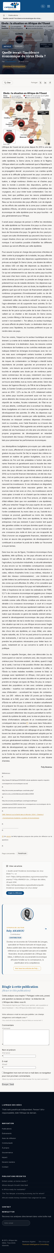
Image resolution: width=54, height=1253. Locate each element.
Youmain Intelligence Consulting (35, 1244)
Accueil (4, 40)
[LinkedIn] (45, 83)
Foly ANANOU (10, 61)
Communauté (7, 1143)
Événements (7, 1133)
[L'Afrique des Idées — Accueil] (11, 6)
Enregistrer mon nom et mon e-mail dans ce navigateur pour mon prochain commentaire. (26, 1076)
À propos (5, 1148)
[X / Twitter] (40, 83)
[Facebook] (50, 83)
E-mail (4, 1064)
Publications (13, 15)
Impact (4, 1157)
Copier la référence (15, 893)
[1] (27, 723)
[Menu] (48, 6)
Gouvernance (7, 1152)
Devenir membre (8, 1162)
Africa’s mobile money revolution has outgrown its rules (24, 1198)
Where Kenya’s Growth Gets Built (15, 1185)
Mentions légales (29, 1242)
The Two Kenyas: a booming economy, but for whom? (23, 1193)
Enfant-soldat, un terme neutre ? (15, 1181)
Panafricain (22, 853)
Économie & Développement (14, 66)
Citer (9, 83)
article (9, 836)
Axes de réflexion (9, 1138)
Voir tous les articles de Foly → (27, 968)
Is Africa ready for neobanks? (13, 1189)
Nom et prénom (9, 1053)
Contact (5, 1167)
